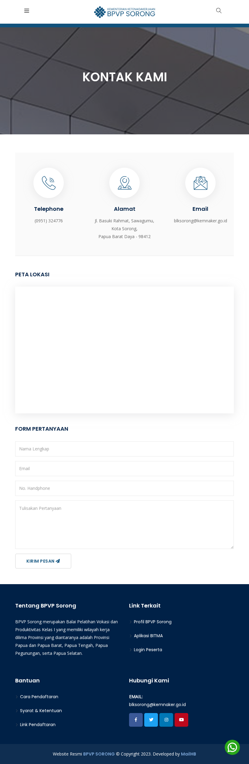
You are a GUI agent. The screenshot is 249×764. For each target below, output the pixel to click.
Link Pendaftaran (37, 725)
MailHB (188, 754)
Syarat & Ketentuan (40, 711)
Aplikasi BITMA (148, 636)
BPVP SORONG (99, 754)
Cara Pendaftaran (38, 697)
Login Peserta (147, 650)
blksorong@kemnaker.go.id (157, 705)
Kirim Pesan (41, 561)
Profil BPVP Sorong (152, 622)
